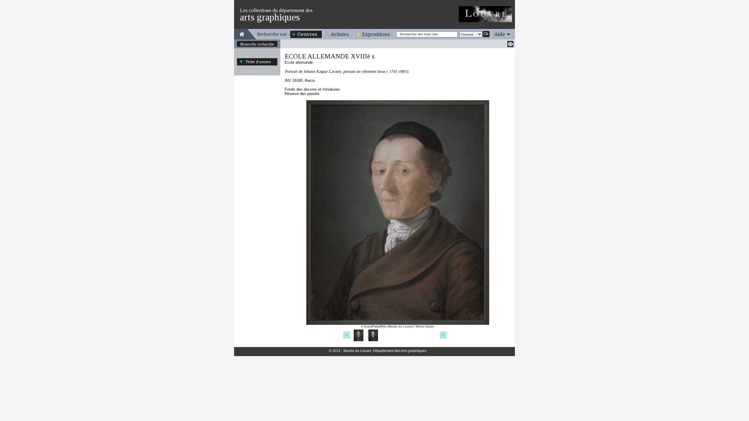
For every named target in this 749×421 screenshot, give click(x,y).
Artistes (340, 34)
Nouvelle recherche (257, 44)
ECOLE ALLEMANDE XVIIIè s (329, 56)
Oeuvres (307, 34)
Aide (499, 34)
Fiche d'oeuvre (258, 61)
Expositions (376, 34)
